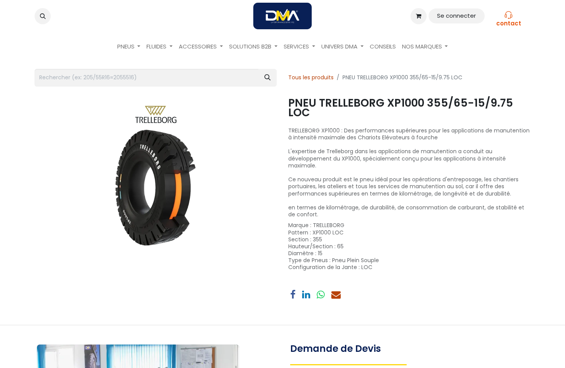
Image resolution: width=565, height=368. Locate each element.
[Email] (336, 295)
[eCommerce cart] (418, 16)
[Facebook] (293, 295)
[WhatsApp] (321, 295)
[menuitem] (129, 47)
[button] (43, 16)
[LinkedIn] (306, 295)
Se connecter (456, 16)
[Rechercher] (267, 78)
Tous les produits (311, 77)
